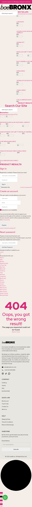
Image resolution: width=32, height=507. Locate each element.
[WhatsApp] (9, 374)
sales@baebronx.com (10, 367)
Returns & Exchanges (8, 425)
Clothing (22, 14)
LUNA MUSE (20, 22)
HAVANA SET (20, 42)
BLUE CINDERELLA (22, 61)
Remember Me (6, 187)
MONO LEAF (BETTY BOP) (14, 132)
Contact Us (5, 406)
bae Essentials (6, 391)
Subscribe (16, 449)
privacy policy (6, 220)
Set (19, 14)
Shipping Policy (6, 419)
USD (1, 497)
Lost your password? (26, 187)
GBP (1, 501)
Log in (1, 228)
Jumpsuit (12, 114)
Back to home (16, 332)
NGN (1, 494)
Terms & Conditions (7, 422)
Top (16, 114)
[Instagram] (3, 374)
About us (4, 409)
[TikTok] (6, 374)
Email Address (6, 441)
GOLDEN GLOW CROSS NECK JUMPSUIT (18, 122)
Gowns (4, 385)
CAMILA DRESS (21, 90)
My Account (5, 401)
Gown (26, 14)
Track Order (5, 404)
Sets (3, 388)
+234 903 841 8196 (9, 370)
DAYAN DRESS (21, 71)
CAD (1, 505)
